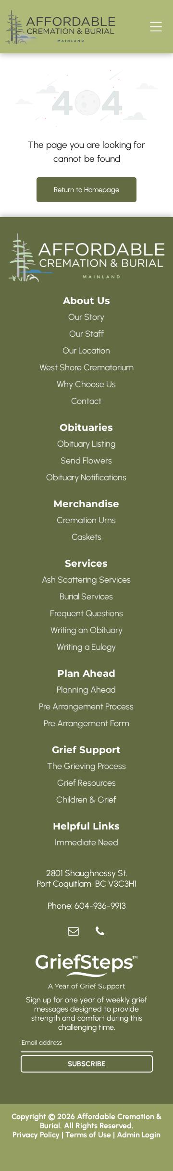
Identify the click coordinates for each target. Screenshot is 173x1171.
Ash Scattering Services (86, 579)
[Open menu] (156, 27)
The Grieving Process (86, 766)
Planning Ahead (86, 689)
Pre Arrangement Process (86, 706)
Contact (86, 401)
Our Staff (86, 334)
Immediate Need (86, 842)
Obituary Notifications (86, 477)
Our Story (86, 317)
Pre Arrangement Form (86, 723)
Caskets (86, 537)
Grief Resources (86, 783)
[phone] (99, 932)
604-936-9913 (100, 906)
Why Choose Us (86, 384)
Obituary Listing (86, 444)
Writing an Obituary (86, 630)
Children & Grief (86, 799)
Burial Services (86, 596)
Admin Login (139, 1134)
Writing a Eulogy (86, 647)
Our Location (86, 350)
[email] (73, 932)
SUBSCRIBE (86, 1064)
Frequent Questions (86, 613)
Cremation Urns (86, 520)
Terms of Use (88, 1134)
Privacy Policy (36, 1134)
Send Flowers (86, 460)
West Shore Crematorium (86, 367)
